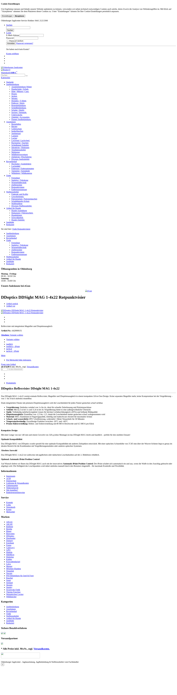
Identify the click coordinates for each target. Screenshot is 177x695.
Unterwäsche (17, 115)
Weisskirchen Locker (14, 594)
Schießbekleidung (19, 108)
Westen (14, 98)
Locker (14, 138)
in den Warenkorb (15, 369)
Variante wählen (12, 339)
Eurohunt (10, 543)
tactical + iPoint (12, 351)
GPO (8, 550)
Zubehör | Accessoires (20, 117)
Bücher (14, 126)
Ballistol (9, 527)
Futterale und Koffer (19, 194)
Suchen (10, 30)
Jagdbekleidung (12, 84)
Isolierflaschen (17, 131)
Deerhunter (10, 538)
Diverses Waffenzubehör (21, 206)
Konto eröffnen (12, 54)
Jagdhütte (10, 222)
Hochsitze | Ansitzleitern (21, 164)
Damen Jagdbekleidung (21, 119)
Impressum (10, 476)
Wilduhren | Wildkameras (21, 173)
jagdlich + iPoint (13, 346)
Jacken (14, 96)
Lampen (14, 136)
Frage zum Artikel (8, 364)
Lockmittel (15, 166)
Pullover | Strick (17, 103)
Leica (8, 564)
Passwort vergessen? (24, 43)
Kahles (9, 559)
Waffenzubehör (12, 192)
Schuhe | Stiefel (18, 110)
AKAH (9, 524)
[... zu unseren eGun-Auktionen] (88, 291)
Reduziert (10, 224)
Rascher (9, 578)
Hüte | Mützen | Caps (20, 91)
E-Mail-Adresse (12, 35)
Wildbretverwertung (19, 154)
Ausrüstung (11, 122)
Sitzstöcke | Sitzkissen (20, 147)
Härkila (9, 552)
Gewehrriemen (17, 196)
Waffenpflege (16, 203)
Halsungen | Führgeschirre (22, 213)
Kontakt (9, 502)
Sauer (8, 580)
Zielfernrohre (16, 185)
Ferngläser (15, 178)
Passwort (10, 38)
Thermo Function (13, 592)
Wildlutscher (11, 597)
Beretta (9, 529)
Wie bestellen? (12, 490)
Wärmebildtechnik (18, 182)
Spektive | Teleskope (19, 180)
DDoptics (10, 536)
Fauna (8, 545)
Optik (8, 175)
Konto (8, 509)
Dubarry (9, 541)
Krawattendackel (13, 562)
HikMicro (10, 555)
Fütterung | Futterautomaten (22, 168)
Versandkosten (33, 367)
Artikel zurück (12, 304)
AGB (8, 478)
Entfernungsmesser (19, 189)
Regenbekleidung (18, 105)
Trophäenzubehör (18, 150)
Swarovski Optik (13, 590)
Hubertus (10, 557)
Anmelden (11, 43)
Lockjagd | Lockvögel (20, 140)
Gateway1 (10, 548)
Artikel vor (10, 306)
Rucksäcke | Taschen (20, 143)
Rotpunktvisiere (17, 187)
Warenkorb (10, 507)
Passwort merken (16, 41)
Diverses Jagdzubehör (20, 159)
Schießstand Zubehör (20, 145)
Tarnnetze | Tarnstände (20, 171)
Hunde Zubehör (18, 220)
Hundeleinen (16, 215)
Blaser (8, 531)
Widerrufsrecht (12, 488)
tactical (9, 349)
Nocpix (9, 573)
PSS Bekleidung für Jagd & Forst (20, 576)
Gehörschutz (16, 129)
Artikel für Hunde (13, 208)
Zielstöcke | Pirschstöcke (21, 157)
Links (8, 505)
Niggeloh (10, 571)
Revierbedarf (11, 161)
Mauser (9, 566)
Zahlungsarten (12, 485)
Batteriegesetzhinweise (15, 492)
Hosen (14, 94)
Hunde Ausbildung (19, 210)
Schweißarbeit (17, 217)
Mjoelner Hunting (13, 569)
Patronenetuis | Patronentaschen (24, 199)
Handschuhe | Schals (20, 89)
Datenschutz (11, 481)
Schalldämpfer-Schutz (20, 201)
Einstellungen (7, 16)
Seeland (9, 583)
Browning (10, 534)
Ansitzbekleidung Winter (21, 87)
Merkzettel (10, 512)
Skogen (9, 585)
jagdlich (9, 344)
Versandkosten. (42, 648)
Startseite (10, 82)
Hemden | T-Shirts (18, 101)
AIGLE (9, 522)
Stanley (9, 587)
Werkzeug (15, 152)
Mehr (3, 355)
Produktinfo (11, 383)
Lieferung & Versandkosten (17, 483)
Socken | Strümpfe (19, 112)
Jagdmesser (16, 133)
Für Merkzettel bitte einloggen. (18, 360)
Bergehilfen (16, 124)
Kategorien (5, 78)
